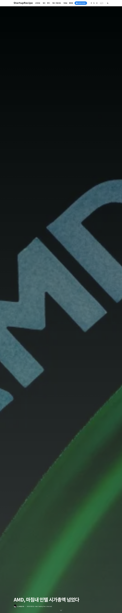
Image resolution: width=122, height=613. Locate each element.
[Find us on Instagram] (96, 3)
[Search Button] (107, 3)
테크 (44, 3)
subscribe (81, 3)
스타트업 (37, 3)
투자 (48, 3)
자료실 (65, 3)
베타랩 (71, 3)
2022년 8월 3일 (30, 606)
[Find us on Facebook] (91, 3)
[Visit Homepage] (23, 3)
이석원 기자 (21, 606)
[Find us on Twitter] (94, 3)
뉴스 (37, 606)
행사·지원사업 (56, 3)
